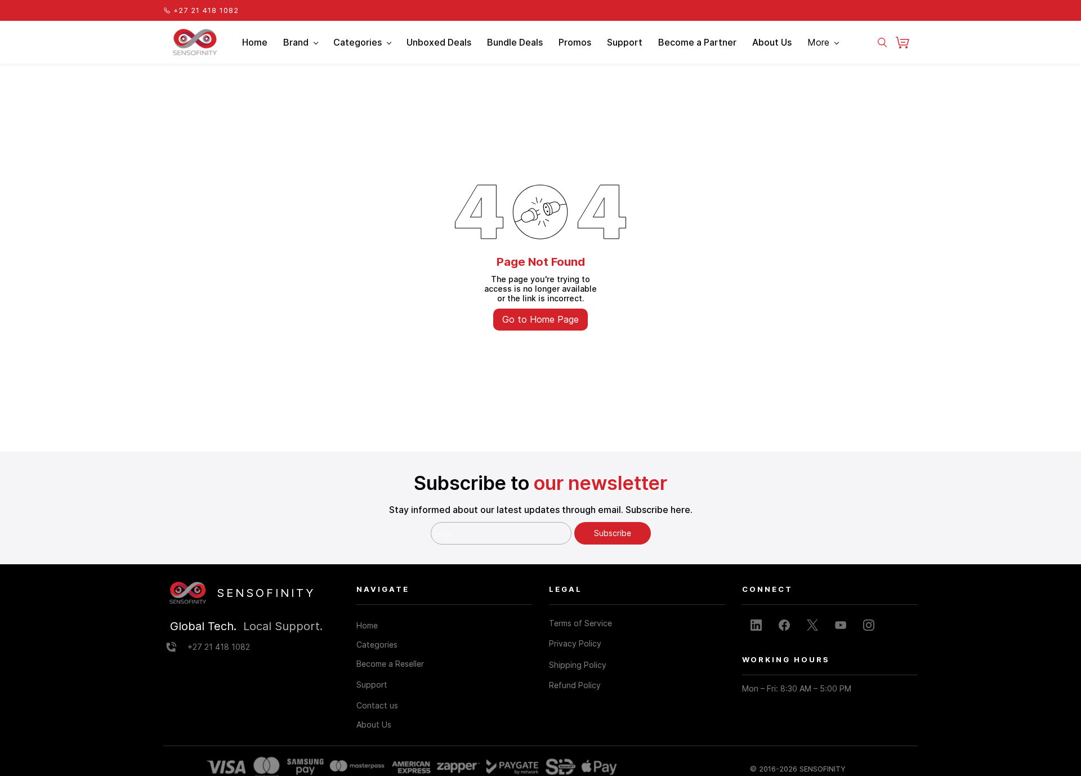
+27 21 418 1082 (218, 647)
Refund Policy (575, 685)
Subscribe (612, 533)
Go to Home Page (540, 319)
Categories (376, 644)
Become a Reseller (390, 663)
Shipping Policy (577, 665)
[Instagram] (868, 625)
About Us (373, 724)
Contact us (377, 705)
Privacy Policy (575, 643)
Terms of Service (580, 623)
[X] (812, 625)
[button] (907, 42)
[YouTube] (840, 625)
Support (371, 684)
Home (367, 625)
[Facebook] (784, 625)
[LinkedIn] (756, 625)
